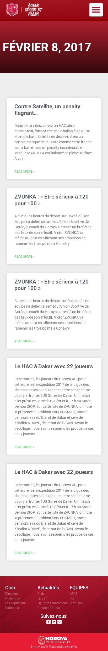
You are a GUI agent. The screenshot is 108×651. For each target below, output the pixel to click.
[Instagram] (59, 622)
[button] (96, 9)
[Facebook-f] (48, 622)
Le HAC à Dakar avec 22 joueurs (53, 366)
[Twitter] (54, 622)
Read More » (24, 171)
